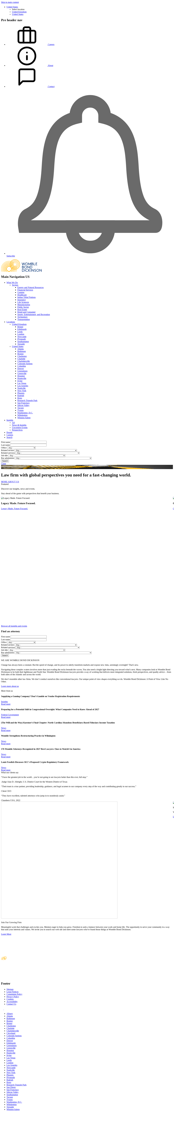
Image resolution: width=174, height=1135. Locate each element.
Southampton (23, 341)
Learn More (6, 934)
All (13, 422)
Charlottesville (23, 361)
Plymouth (21, 339)
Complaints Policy (14, 994)
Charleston (22, 356)
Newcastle (21, 336)
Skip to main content (10, 2)
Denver (20, 368)
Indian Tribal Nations (26, 297)
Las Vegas (21, 383)
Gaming (20, 292)
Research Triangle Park (27, 400)
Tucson (20, 408)
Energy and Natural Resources (30, 287)
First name (5, 442)
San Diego (11, 1087)
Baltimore (21, 351)
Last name (5, 445)
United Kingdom (19, 12)
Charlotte (21, 359)
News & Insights (19, 425)
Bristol (20, 327)
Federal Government (10, 715)
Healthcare (22, 295)
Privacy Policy (13, 996)
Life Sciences (23, 302)
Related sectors (7, 450)
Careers (10, 435)
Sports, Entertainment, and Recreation (33, 314)
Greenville (21, 373)
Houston (21, 376)
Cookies (10, 999)
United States (12, 7)
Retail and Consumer (26, 312)
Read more (5, 704)
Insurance (21, 300)
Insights (10, 420)
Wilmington (22, 415)
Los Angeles (22, 386)
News (3, 728)
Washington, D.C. (25, 413)
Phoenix (20, 393)
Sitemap (10, 989)
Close (3, 463)
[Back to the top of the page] (21, 1132)
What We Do (12, 282)
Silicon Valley (23, 405)
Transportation (23, 319)
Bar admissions (7, 458)
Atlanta (20, 349)
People (9, 432)
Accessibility (12, 1001)
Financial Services (25, 290)
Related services (8, 453)
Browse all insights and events (14, 626)
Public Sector (23, 307)
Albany (10, 1013)
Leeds (20, 332)
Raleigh (20, 395)
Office (4, 448)
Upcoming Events (19, 427)
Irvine (19, 381)
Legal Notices (12, 992)
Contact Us (11, 1004)
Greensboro (22, 371)
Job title (4, 455)
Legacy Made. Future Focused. (14, 508)
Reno (19, 398)
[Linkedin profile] (2, 1009)
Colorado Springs (24, 363)
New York (21, 390)
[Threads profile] (5, 1009)
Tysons (20, 410)
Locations (11, 322)
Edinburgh (22, 329)
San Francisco (23, 403)
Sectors (15, 285)
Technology (22, 317)
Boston (20, 354)
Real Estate (22, 309)
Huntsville (21, 378)
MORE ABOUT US (10, 482)
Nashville (21, 388)
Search (9, 437)
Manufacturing (23, 304)
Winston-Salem (23, 418)
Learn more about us (10, 686)
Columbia (21, 366)
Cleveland (11, 1033)
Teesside (21, 344)
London (20, 334)
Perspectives (17, 430)
